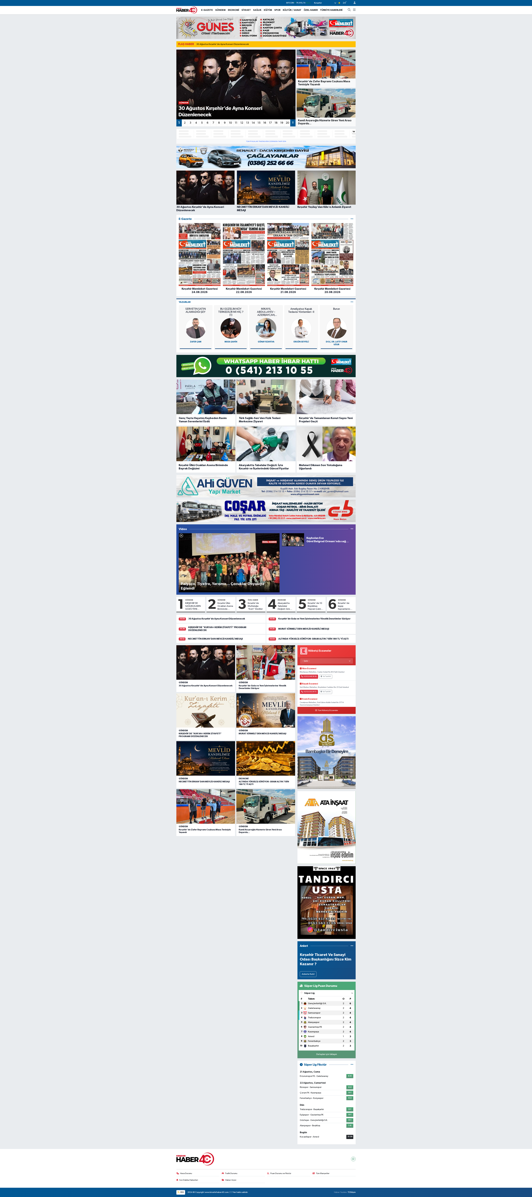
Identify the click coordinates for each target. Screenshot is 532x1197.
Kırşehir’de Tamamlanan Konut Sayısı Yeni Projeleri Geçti (326, 420)
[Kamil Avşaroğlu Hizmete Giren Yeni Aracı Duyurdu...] (265, 806)
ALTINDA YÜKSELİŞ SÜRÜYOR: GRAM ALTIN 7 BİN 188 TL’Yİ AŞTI (313, 639)
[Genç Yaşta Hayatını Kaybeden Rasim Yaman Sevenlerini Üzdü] (205, 397)
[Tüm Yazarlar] (352, 302)
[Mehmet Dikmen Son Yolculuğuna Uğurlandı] (326, 444)
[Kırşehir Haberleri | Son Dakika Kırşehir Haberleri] (186, 10)
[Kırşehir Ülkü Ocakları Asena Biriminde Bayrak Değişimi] (205, 444)
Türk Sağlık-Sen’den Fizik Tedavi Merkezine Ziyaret (259, 420)
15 (259, 122)
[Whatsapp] (353, 1159)
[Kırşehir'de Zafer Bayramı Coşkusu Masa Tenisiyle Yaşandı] (205, 806)
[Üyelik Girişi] (353, 3)
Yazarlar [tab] (184, 302)
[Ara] (349, 10)
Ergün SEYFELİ (301, 342)
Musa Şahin (231, 342)
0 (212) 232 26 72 (310, 692)
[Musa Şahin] (230, 328)
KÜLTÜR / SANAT (292, 10)
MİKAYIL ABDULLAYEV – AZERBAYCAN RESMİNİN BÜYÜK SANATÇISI (266, 312)
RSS (182, 1192)
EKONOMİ (233, 10)
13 (247, 122)
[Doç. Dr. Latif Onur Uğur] (336, 328)
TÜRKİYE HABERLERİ (331, 10)
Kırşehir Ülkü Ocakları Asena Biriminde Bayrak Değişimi (203, 467)
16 (264, 122)
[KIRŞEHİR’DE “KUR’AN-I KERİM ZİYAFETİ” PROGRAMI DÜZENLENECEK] (205, 710)
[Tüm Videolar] (352, 529)
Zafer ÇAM (195, 342)
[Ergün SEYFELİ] (301, 328)
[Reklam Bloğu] (266, 28)
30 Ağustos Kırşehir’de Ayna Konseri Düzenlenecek (222, 44)
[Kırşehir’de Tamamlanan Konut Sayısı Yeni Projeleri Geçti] (326, 397)
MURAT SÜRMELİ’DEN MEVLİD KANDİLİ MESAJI (303, 629)
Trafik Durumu (231, 1173)
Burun (336, 309)
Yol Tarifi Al (327, 676)
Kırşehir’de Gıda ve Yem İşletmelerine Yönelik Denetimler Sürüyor (314, 619)
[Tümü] (352, 219)
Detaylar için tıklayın (326, 1054)
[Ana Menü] (354, 10)
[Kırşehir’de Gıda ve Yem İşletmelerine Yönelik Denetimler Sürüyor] (265, 662)
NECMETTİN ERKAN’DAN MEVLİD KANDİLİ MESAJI (215, 639)
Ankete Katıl (308, 974)
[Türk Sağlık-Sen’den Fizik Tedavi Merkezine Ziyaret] (266, 397)
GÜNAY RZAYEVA (266, 342)
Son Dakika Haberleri (188, 1180)
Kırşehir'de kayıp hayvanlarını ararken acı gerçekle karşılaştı (344, 606)
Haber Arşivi (230, 1180)
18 (276, 122)
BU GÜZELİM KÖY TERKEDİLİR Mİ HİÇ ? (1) (230, 312)
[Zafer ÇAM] (195, 328)
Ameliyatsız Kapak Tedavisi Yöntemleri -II (301, 310)
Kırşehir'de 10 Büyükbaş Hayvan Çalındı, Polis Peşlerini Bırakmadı (316, 606)
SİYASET (246, 10)
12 (241, 122)
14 (253, 122)
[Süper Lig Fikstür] (352, 1065)
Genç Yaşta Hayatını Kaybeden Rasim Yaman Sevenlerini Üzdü (203, 420)
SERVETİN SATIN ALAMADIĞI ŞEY (195, 310)
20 (287, 122)
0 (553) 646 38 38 (310, 676)
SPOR (277, 10)
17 (270, 122)
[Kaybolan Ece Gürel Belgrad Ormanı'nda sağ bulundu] (293, 539)
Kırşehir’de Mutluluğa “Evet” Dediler (255, 606)
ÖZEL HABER (311, 10)
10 (230, 122)
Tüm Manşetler (322, 1173)
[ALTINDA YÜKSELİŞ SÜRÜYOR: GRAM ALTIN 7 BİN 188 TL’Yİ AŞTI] (265, 758)
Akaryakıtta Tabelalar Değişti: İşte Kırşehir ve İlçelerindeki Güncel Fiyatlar (264, 467)
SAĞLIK (257, 10)
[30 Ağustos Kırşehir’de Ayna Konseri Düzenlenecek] (205, 662)
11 (236, 122)
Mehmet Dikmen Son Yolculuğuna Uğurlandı (320, 467)
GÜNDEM (220, 10)
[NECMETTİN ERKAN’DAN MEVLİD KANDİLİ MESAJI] (205, 758)
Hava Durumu (186, 1173)
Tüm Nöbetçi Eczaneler (328, 710)
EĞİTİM (268, 10)
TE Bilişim (352, 1192)
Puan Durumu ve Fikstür (280, 1173)
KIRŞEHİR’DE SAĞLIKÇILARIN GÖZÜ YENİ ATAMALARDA (193, 606)
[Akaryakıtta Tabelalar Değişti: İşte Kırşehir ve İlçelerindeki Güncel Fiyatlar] (266, 444)
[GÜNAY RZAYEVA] (266, 328)
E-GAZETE (207, 10)
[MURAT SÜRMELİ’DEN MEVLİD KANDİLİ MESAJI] (265, 710)
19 (281, 122)
